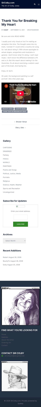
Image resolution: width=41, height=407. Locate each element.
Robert (5, 257)
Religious (6, 181)
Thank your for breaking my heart (14, 111)
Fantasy (6, 155)
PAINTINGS (7, 166)
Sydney (20, 403)
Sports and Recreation (11, 188)
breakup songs (7, 109)
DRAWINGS (7, 151)
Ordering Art (6, 343)
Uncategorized (33, 30)
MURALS (6, 162)
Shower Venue (21, 122)
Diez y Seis (20, 128)
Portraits (6, 177)
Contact (4, 345)
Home (3, 334)
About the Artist (7, 340)
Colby (6, 30)
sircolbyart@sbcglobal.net (14, 356)
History (5, 159)
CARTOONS (7, 148)
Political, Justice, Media (12, 174)
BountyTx (6, 261)
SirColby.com (7, 3)
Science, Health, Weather (12, 185)
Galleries (4, 337)
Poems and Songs (10, 170)
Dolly (5, 265)
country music (21, 109)
